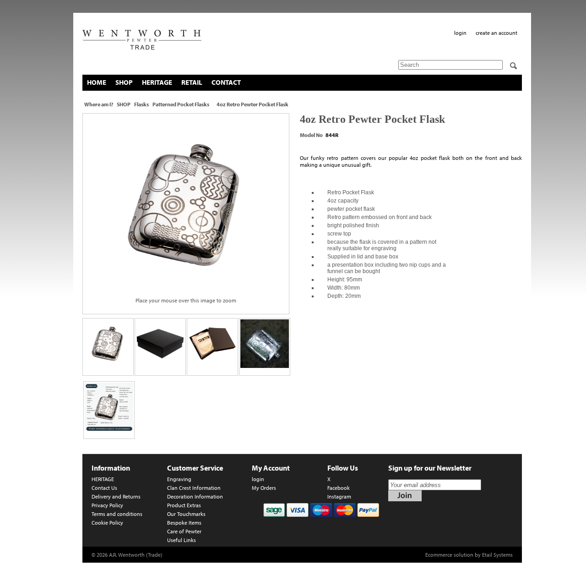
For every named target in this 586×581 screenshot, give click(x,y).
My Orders (264, 487)
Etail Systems (497, 554)
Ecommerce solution (449, 554)
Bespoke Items (184, 522)
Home (96, 82)
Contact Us (104, 487)
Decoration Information (195, 496)
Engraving (179, 479)
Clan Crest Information (194, 487)
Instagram (339, 496)
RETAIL (191, 82)
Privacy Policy (107, 505)
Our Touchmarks (186, 513)
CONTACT (226, 82)
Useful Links (181, 540)
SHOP (124, 82)
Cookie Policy (107, 522)
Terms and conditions (117, 513)
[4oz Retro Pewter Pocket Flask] (185, 204)
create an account (496, 32)
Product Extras (184, 505)
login (460, 32)
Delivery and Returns (116, 496)
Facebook (338, 487)
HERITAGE (157, 82)
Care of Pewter (184, 531)
